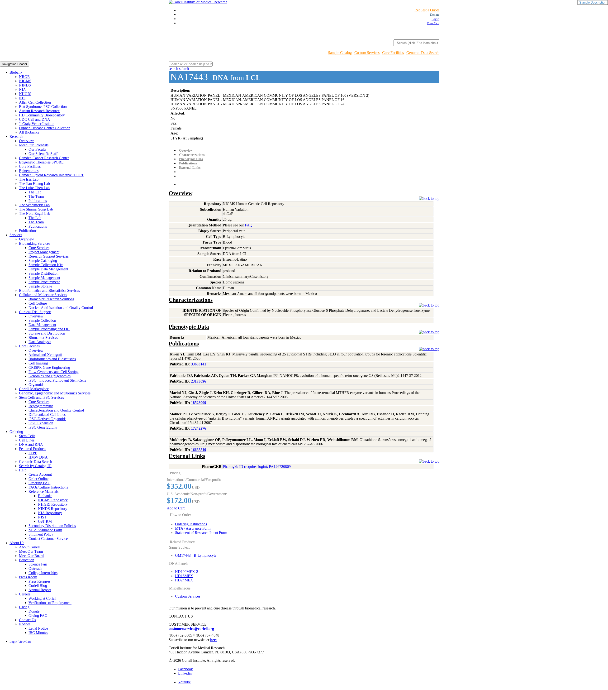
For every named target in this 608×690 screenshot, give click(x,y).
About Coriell (29, 547)
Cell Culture (37, 303)
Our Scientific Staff (42, 154)
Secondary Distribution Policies (52, 526)
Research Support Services (48, 256)
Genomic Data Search (422, 53)
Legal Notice (38, 628)
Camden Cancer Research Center (44, 158)
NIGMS (25, 81)
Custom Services (367, 53)
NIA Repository (50, 513)
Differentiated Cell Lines (47, 414)
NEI (22, 98)
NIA (22, 89)
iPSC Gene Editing (42, 427)
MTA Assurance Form (45, 530)
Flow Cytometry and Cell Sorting (53, 372)
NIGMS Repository (53, 500)
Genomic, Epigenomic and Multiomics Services (54, 393)
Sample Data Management (48, 269)
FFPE (32, 453)
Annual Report (39, 590)
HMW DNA (38, 457)
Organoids (36, 385)
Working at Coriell (42, 598)
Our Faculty (37, 149)
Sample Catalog (340, 53)
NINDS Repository (52, 509)
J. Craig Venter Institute (36, 124)
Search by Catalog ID (35, 466)
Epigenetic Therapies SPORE (41, 162)
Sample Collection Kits (45, 265)
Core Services (38, 248)
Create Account (40, 474)
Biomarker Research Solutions (51, 299)
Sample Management (44, 278)
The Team (36, 196)
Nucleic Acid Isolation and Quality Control (60, 308)
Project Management (43, 252)
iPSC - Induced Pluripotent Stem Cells (57, 380)
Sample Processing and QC (49, 329)
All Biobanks (29, 132)
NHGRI (25, 94)
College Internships (42, 573)
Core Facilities (393, 53)
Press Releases (39, 581)
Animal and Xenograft (45, 355)
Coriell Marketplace (34, 389)
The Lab (34, 192)
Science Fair (37, 564)
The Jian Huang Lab (34, 184)
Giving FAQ (38, 615)
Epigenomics (28, 171)
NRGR (24, 77)
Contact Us (27, 620)
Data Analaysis (39, 342)
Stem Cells (27, 436)
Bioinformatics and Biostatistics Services (49, 290)
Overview (26, 141)
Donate (33, 611)
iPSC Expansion (40, 423)
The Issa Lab (28, 179)
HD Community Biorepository (42, 115)
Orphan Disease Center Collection (44, 128)
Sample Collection (42, 320)
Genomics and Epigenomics (49, 376)
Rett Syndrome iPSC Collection (43, 107)
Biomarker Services (43, 337)
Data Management (42, 325)
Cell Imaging (38, 363)
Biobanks (45, 496)
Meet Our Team (31, 551)
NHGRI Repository (53, 504)
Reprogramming (40, 406)
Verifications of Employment (49, 603)
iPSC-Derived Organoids (47, 419)
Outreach (35, 568)
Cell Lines (26, 440)
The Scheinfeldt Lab (34, 205)
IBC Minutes (38, 633)
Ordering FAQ (39, 483)
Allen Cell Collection (35, 102)
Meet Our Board (31, 556)
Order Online (38, 479)
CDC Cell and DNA (34, 119)
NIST (42, 517)
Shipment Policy (40, 534)
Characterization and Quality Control (56, 410)
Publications (37, 201)
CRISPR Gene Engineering (49, 367)
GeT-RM (45, 521)
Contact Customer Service (48, 539)
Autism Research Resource (39, 111)
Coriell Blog (37, 586)
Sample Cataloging (42, 261)
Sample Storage (40, 286)
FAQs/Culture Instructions (48, 487)
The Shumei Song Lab (36, 209)
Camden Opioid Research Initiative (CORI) (51, 175)
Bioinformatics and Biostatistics (52, 359)
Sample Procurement (44, 282)
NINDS (25, 85)
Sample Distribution (43, 273)
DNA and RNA (31, 444)
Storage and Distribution (46, 333)
